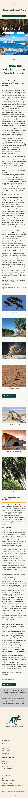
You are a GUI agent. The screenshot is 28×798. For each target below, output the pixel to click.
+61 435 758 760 (6, 2)
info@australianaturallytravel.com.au (18, 2)
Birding (3, 743)
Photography (5, 753)
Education (4, 763)
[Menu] (14, 59)
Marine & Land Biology (7, 768)
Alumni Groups (5, 761)
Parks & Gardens (6, 751)
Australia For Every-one (8, 766)
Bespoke (4, 771)
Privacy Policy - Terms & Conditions (17, 792)
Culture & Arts (5, 748)
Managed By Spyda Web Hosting (14, 795)
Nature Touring (6, 746)
